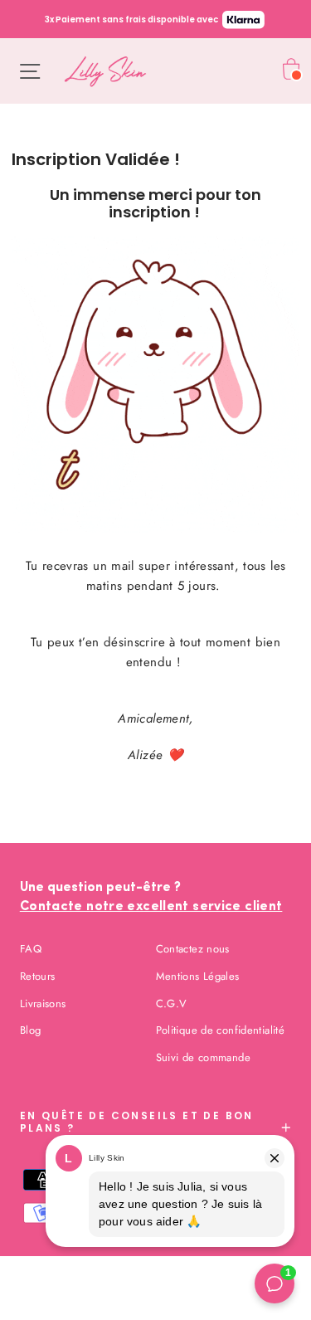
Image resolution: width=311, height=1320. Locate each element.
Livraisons (43, 1003)
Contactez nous (193, 949)
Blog (30, 1030)
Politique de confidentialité (220, 1030)
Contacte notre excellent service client (151, 906)
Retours (38, 976)
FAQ (30, 949)
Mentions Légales (198, 976)
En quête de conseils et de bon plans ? (137, 1121)
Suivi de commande (203, 1057)
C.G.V (171, 1003)
